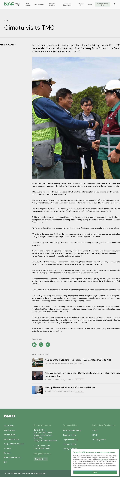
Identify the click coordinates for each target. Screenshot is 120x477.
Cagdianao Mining (70, 439)
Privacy (89, 4)
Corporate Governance (67, 4)
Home (6, 20)
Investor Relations (52, 4)
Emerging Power (99, 439)
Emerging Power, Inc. (102, 4)
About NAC (17, 4)
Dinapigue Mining (70, 448)
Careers (7, 448)
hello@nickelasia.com (42, 453)
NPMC (94, 435)
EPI (5, 462)
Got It (95, 472)
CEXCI (94, 430)
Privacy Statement (104, 460)
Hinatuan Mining (69, 444)
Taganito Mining (69, 435)
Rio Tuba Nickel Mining (72, 430)
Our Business (28, 4)
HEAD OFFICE (39, 430)
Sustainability (39, 4)
